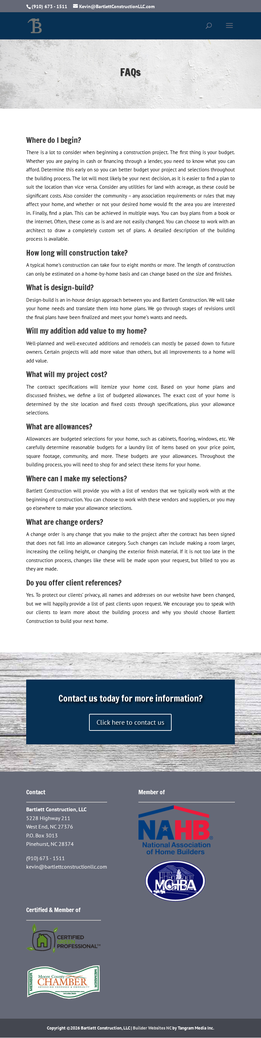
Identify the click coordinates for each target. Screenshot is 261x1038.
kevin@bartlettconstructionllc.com (66, 866)
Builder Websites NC (152, 1028)
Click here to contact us (130, 722)
